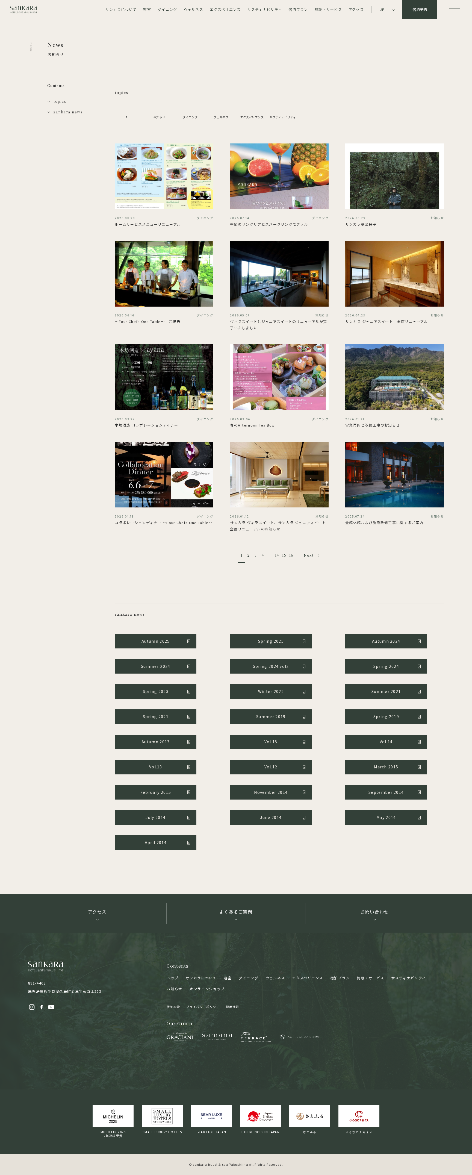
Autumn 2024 (386, 641)
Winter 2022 (271, 691)
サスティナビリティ (283, 117)
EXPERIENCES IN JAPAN (260, 1132)
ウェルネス (221, 117)
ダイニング (190, 117)
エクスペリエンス (252, 117)
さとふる (309, 1132)
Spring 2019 (386, 716)
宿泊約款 (173, 1006)
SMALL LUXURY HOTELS (162, 1132)
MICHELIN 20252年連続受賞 (113, 1134)
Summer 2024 (155, 666)
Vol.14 (386, 741)
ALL (128, 117)
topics (59, 101)
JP (382, 9)
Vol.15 (271, 741)
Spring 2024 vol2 (271, 666)
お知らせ (159, 117)
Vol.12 (271, 766)
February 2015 (155, 792)
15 (284, 555)
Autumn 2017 (155, 741)
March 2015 (386, 766)
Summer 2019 (270, 716)
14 (277, 555)
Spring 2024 (386, 666)
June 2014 (271, 817)
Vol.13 (155, 766)
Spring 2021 (156, 716)
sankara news (68, 111)
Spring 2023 (156, 691)
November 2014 (271, 792)
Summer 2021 (386, 691)
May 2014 (386, 817)
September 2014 (386, 792)
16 (291, 555)
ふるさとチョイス (359, 1132)
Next (309, 555)
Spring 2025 (271, 641)
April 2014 (156, 842)
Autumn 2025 (155, 641)
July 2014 (156, 817)
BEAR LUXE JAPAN (211, 1132)
